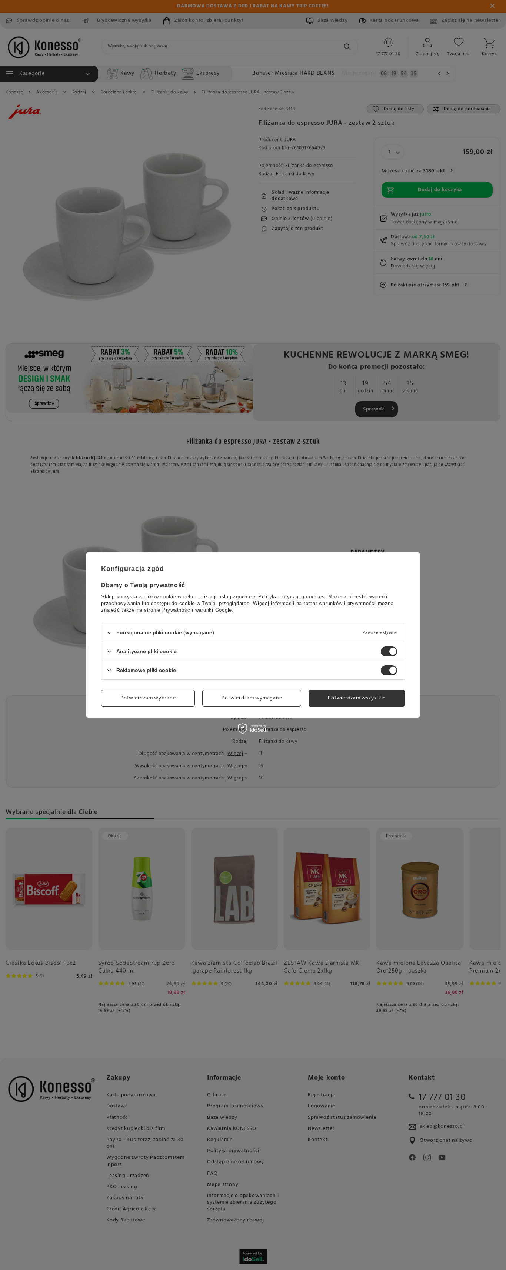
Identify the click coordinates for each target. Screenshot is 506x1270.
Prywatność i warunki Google (197, 610)
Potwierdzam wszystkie (357, 698)
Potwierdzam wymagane (252, 698)
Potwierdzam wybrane (148, 698)
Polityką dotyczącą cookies (291, 596)
